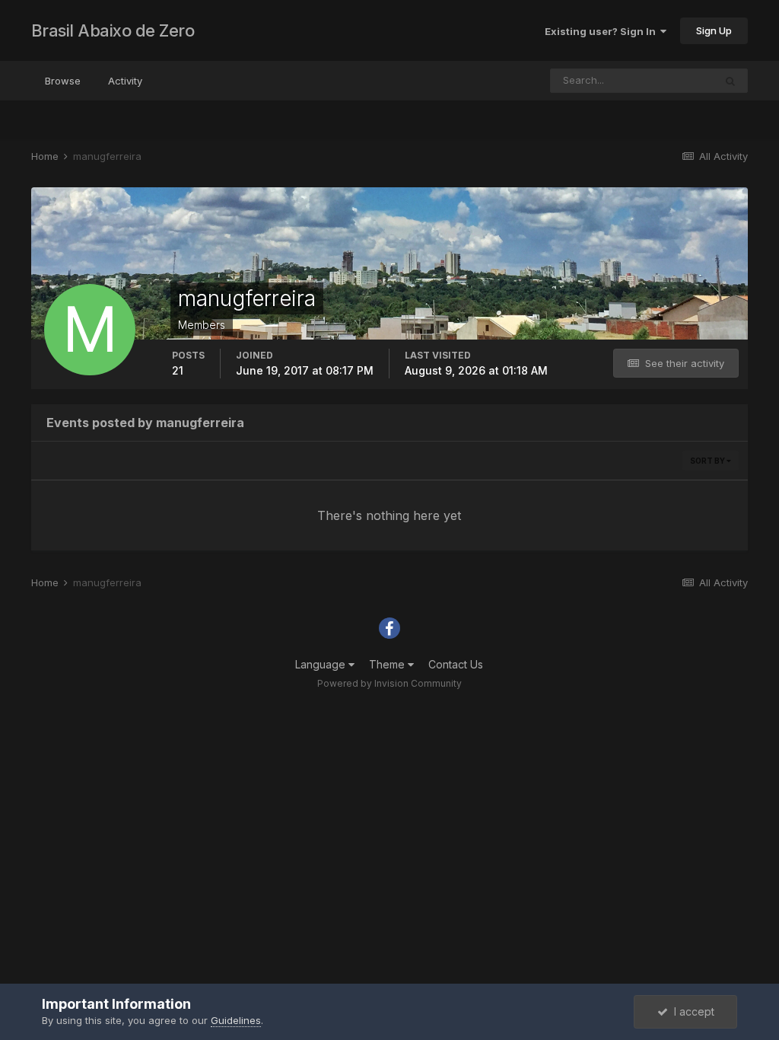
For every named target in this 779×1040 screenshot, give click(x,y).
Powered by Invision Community (389, 683)
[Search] (730, 80)
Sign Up (714, 30)
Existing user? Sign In (602, 31)
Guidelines (236, 1020)
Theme (388, 664)
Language (321, 664)
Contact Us (455, 664)
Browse (63, 81)
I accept (691, 1011)
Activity (125, 81)
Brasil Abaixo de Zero (113, 30)
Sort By (708, 460)
